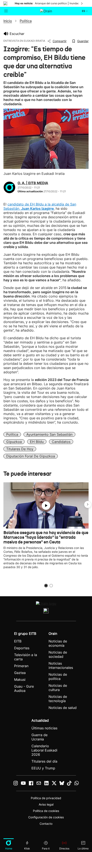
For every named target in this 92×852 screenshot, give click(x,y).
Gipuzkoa (14, 442)
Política (12, 434)
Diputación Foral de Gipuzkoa (30, 456)
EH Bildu (37, 442)
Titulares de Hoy (19, 449)
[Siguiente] (82, 3)
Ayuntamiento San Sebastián (49, 434)
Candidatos (61, 442)
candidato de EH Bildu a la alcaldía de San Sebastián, (39, 206)
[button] (87, 504)
